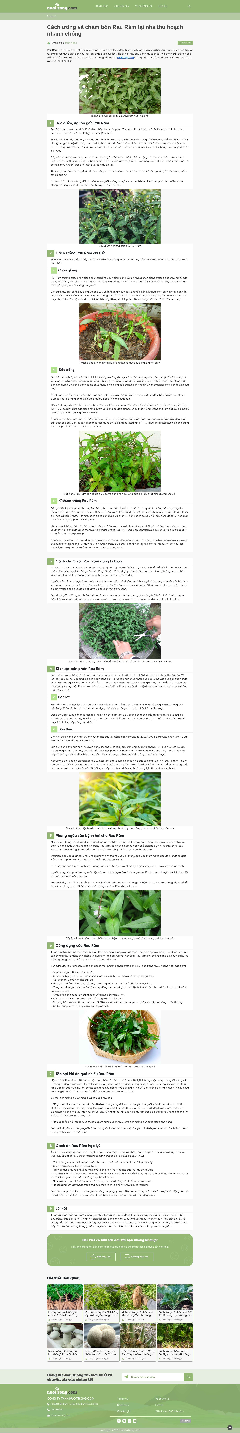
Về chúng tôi (143, 6)
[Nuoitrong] (62, 1390)
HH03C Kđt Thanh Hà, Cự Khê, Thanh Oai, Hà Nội (74, 1404)
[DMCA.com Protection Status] (185, 1422)
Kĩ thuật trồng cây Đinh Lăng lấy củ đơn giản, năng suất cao (101, 1314)
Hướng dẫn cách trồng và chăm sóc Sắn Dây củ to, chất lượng (63, 1314)
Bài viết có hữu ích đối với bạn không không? (120, 1240)
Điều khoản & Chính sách (169, 1411)
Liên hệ (163, 6)
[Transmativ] (62, 6)
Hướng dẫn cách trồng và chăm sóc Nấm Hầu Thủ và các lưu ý (100, 1353)
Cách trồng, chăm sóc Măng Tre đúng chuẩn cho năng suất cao (138, 1353)
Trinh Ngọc (71, 43)
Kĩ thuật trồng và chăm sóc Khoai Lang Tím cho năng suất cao (137, 1314)
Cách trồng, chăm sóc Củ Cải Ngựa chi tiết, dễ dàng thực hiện (173, 1353)
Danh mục (101, 6)
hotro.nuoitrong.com (60, 1415)
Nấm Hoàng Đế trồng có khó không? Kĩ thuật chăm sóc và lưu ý (63, 1353)
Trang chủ (51, 16)
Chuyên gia (121, 6)
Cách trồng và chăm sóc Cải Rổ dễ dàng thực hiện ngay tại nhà (175, 1314)
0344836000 (56, 1410)
